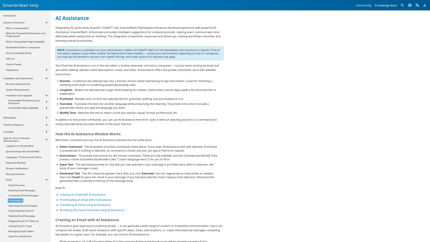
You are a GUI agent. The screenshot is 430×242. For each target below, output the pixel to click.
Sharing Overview (15, 174)
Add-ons (10, 58)
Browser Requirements (18, 84)
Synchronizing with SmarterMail (22, 151)
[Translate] (417, 5)
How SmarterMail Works (19, 53)
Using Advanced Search (21, 210)
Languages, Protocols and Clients (24, 157)
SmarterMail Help (21, 5)
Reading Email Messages (21, 190)
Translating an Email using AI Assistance (85, 205)
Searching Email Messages (22, 205)
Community (364, 5)
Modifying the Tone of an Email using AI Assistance (92, 210)
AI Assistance (15, 200)
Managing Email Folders (21, 231)
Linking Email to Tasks (20, 226)
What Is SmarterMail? (17, 28)
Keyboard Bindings (16, 162)
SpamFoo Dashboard (19, 236)
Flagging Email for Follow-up (23, 221)
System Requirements (17, 89)
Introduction (9, 15)
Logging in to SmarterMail (19, 146)
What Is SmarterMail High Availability (25, 41)
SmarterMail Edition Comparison (23, 47)
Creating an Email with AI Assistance (82, 194)
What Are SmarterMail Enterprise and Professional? (26, 34)
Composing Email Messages (23, 195)
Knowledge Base (386, 5)
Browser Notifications (17, 168)
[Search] (402, 5)
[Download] (424, 5)
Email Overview (16, 185)
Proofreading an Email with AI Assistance (86, 200)
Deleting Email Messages (21, 216)
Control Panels (14, 64)
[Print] (410, 5)
